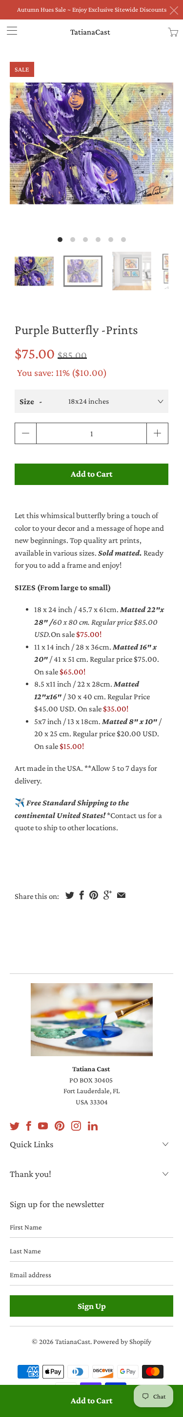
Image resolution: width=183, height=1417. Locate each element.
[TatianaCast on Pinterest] (59, 1126)
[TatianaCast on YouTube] (43, 1126)
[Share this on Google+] (107, 895)
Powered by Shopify (122, 1341)
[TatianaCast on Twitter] (15, 1126)
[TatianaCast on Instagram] (76, 1126)
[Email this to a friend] (121, 895)
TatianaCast (90, 32)
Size (27, 401)
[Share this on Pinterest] (94, 895)
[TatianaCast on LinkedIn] (93, 1126)
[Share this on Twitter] (70, 895)
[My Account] (8, 30)
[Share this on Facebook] (81, 895)
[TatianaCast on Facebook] (28, 1126)
